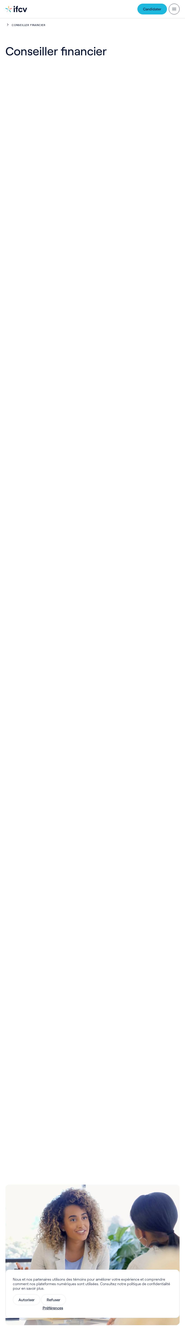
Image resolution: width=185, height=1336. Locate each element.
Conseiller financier (29, 24)
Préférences (53, 1308)
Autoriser (26, 1299)
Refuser (53, 1299)
